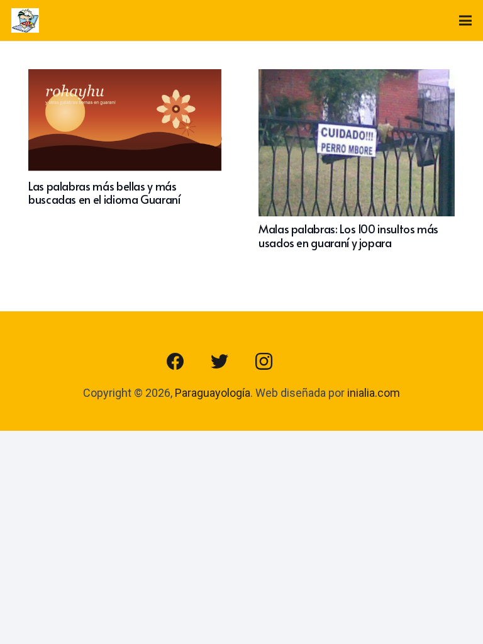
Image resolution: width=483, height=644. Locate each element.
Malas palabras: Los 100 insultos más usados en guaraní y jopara (348, 235)
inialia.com (373, 392)
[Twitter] (219, 362)
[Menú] (465, 20)
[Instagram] (264, 362)
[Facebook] (175, 362)
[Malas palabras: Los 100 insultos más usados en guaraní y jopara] (356, 78)
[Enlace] (25, 20)
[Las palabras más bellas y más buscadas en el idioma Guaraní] (126, 78)
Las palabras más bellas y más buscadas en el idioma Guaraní (104, 193)
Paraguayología (212, 392)
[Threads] (308, 362)
